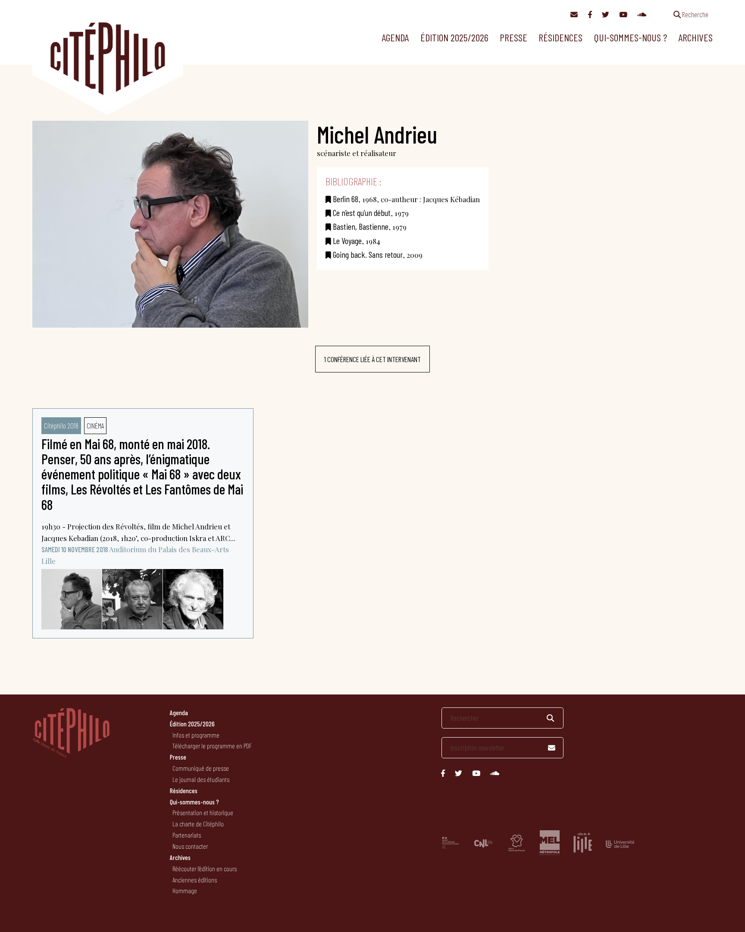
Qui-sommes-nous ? (630, 37)
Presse (513, 37)
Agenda (395, 37)
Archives (695, 37)
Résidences (560, 37)
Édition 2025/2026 (454, 37)
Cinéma (95, 425)
